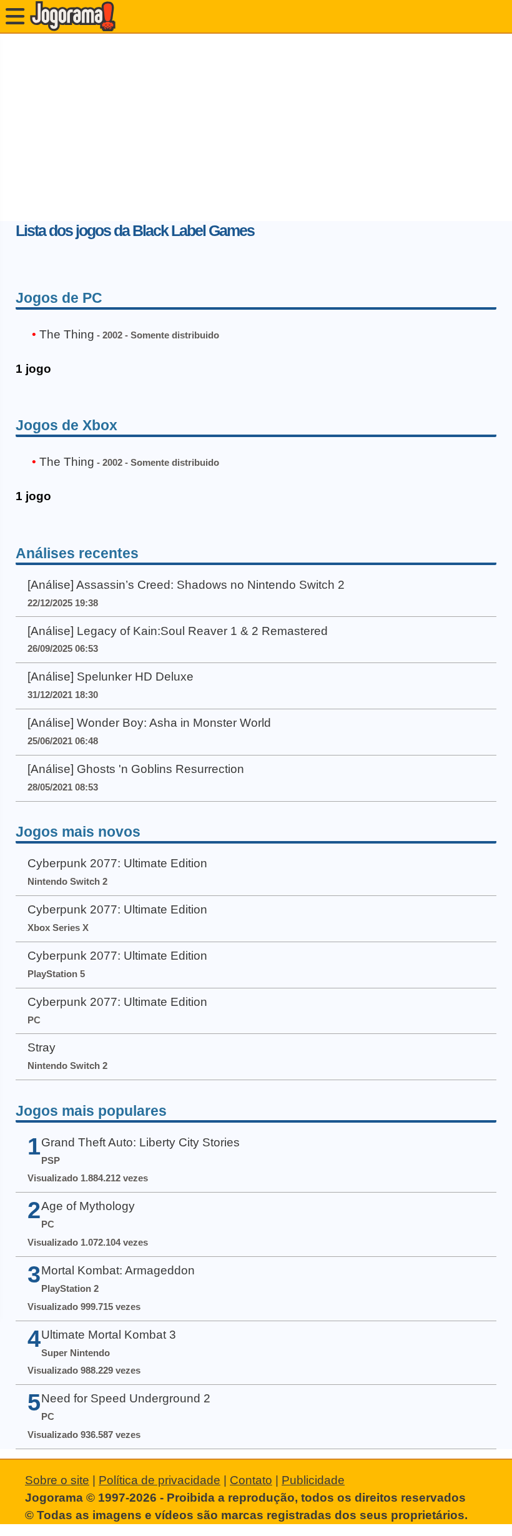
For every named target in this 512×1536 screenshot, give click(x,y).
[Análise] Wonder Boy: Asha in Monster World (149, 722)
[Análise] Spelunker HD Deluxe (110, 676)
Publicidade (313, 1480)
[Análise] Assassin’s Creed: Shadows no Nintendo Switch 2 (186, 584)
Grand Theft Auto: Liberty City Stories (140, 1142)
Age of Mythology (88, 1206)
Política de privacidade (159, 1480)
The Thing (66, 334)
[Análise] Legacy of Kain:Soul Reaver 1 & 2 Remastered (177, 631)
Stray (41, 1047)
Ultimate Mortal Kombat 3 (108, 1334)
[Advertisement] (256, 127)
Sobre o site (57, 1480)
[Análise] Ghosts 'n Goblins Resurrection (135, 768)
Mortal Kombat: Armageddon (118, 1270)
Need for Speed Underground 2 (125, 1398)
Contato (251, 1480)
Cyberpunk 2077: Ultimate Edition (117, 863)
